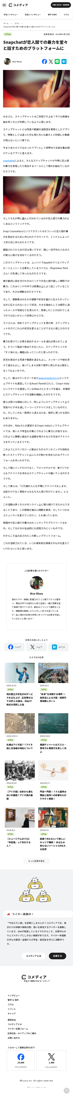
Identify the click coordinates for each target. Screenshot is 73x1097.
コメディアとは (15, 1024)
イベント (12, 1008)
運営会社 (12, 1019)
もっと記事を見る (36, 860)
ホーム (5, 23)
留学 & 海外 (13, 999)
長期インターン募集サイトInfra (36, 1087)
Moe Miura (17, 61)
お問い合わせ (14, 1037)
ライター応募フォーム (18, 1028)
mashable (8, 160)
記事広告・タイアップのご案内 (22, 1033)
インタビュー (14, 995)
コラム (16, 23)
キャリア (12, 1013)
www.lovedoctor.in (48, 378)
